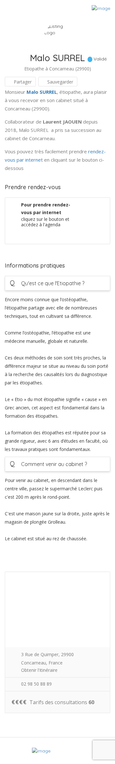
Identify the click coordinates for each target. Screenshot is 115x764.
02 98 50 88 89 (36, 684)
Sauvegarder (59, 82)
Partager (22, 82)
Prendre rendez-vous (80, 234)
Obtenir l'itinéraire (39, 670)
